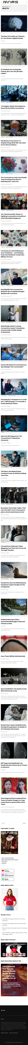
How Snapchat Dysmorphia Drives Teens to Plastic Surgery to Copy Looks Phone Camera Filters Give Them (13, 801)
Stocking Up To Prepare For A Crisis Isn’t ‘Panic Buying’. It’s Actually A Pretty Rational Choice (14, 401)
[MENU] (1, 2)
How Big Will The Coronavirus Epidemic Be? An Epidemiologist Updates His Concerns (12, 291)
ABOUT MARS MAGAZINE (8, 858)
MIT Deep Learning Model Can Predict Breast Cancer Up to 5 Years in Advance (14, 765)
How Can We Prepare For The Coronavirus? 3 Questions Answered (11, 438)
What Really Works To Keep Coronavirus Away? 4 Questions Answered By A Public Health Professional (13, 329)
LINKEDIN (4, 863)
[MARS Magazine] (10, 4)
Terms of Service (13, 1032)
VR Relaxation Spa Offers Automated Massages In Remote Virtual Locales (13, 622)
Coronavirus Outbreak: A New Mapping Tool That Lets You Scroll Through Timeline (13, 548)
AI (1, 32)
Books (3, 137)
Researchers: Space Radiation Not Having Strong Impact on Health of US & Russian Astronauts (13, 727)
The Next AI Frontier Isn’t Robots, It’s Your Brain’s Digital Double (13, 37)
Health (3, 102)
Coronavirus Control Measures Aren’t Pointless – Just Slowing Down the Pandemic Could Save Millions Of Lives (12, 254)
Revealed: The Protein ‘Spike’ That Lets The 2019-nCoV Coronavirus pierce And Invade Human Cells (13, 510)
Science (3, 542)
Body (2, 794)
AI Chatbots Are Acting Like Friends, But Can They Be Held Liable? (12, 71)
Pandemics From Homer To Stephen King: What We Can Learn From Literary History (13, 143)
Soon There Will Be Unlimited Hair (13, 656)
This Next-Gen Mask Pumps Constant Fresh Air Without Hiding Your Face (13, 473)
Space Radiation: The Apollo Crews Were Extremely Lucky (14, 690)
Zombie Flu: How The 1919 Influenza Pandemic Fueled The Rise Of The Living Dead (13, 585)
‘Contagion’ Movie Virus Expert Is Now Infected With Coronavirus (13, 107)
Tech (11, 467)
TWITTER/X (4, 861)
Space (2, 685)
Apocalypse (4, 395)
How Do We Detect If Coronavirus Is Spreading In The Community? (14, 366)
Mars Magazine (9, 102)
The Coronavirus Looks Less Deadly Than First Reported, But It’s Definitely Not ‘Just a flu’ (14, 179)
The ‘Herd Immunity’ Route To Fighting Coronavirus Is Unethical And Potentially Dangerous (13, 216)
